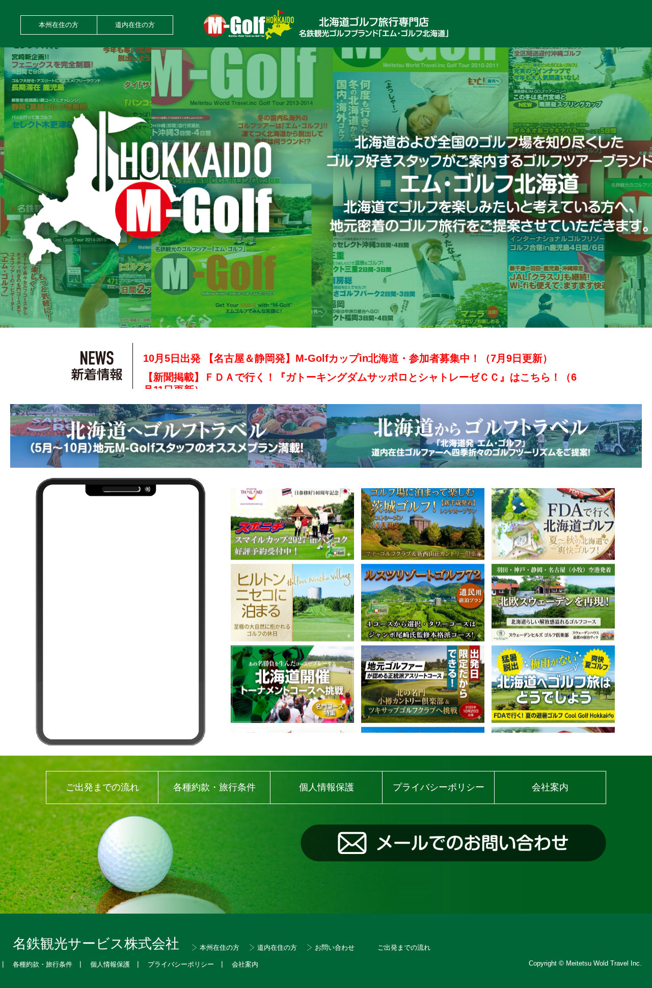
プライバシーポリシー (438, 787)
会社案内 (550, 787)
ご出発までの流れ (102, 787)
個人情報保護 (326, 787)
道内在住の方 (135, 25)
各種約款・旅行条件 (214, 787)
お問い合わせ (335, 947)
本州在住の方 (58, 25)
